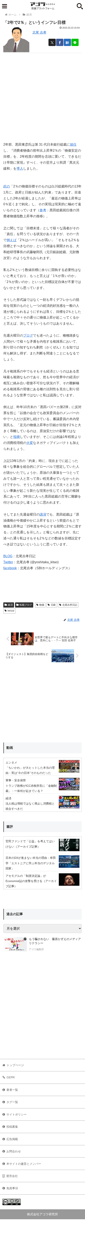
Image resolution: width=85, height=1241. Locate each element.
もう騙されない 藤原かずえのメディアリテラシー (55, 941)
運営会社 (12, 1176)
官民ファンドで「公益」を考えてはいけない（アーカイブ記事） (30, 844)
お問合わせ (13, 1151)
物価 (41, 604)
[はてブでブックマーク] (67, 42)
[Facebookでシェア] (59, 42)
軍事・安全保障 (16, 780)
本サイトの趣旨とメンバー (23, 1163)
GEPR (11, 1077)
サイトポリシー (16, 1114)
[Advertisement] (42, 95)
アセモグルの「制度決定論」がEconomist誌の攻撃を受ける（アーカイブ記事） (31, 881)
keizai (11, 610)
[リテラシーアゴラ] (15, 944)
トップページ (15, 1065)
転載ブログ (26, 604)
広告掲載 (12, 1139)
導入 (20, 168)
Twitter (8, 562)
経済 (10, 604)
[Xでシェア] (52, 42)
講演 (43, 514)
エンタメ (11, 762)
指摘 (16, 437)
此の (6, 186)
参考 (43, 210)
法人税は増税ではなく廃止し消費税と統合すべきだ (30, 806)
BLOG (7, 556)
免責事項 (12, 1188)
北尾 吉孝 (39, 32)
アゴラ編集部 (36, 949)
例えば (12, 240)
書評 (9, 826)
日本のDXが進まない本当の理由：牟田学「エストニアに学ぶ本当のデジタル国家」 (31, 863)
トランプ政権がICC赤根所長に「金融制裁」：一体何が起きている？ (31, 788)
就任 (73, 144)
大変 (29, 443)
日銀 (53, 604)
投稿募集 (12, 1126)
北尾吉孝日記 (69, 604)
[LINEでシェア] (75, 42)
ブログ (28, 335)
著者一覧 (12, 1089)
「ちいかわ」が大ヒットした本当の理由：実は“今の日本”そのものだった (30, 770)
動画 (9, 747)
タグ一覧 (12, 1102)
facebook (10, 568)
